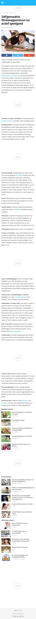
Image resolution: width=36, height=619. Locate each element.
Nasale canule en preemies (20, 547)
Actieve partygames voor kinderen (22, 436)
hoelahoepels (5, 75)
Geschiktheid (4, 12)
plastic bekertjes (15, 331)
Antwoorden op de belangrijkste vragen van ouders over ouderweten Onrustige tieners (22, 497)
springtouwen (15, 75)
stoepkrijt (20, 175)
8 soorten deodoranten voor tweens (22, 504)
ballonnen (17, 209)
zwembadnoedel (20, 297)
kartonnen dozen (6, 121)
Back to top (18, 610)
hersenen (4, 403)
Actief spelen (12, 12)
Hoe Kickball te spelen (18, 420)
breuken (24, 400)
